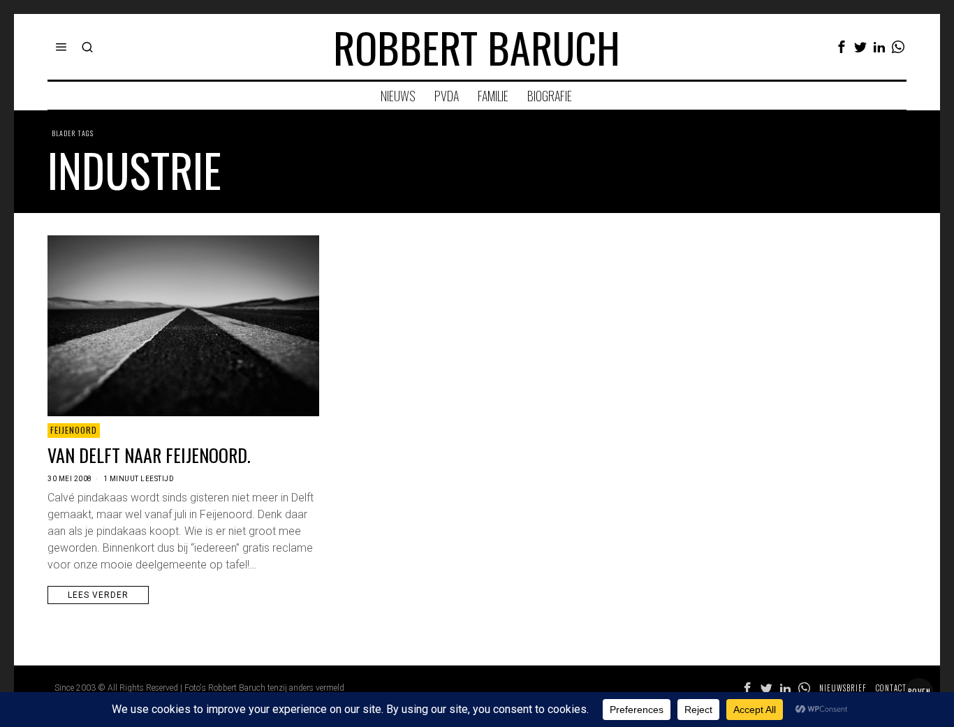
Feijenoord (73, 430)
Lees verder (98, 595)
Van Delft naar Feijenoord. (149, 455)
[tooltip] (841, 46)
